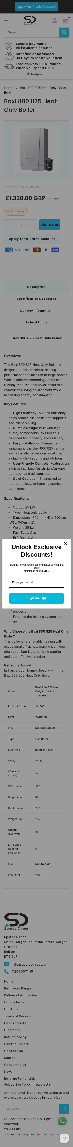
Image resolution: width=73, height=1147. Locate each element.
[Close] (66, 544)
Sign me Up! (36, 598)
